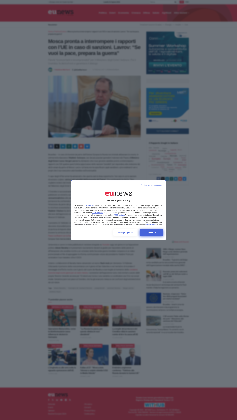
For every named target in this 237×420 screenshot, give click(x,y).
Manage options (125, 233)
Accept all (151, 233)
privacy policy (151, 225)
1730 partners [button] (88, 205)
